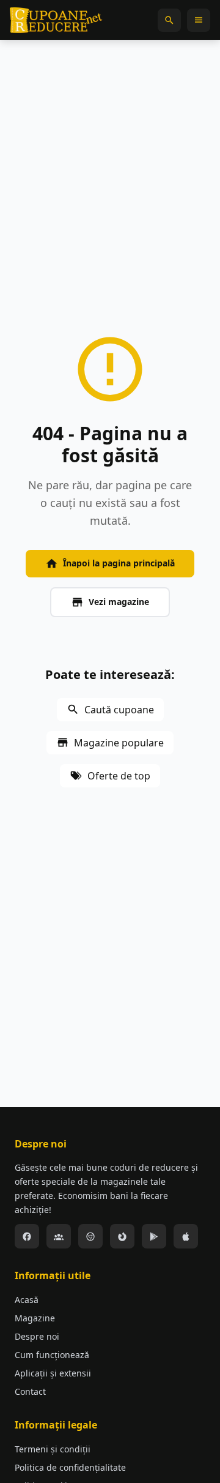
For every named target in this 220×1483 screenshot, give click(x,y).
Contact (30, 1391)
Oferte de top (118, 776)
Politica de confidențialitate (70, 1467)
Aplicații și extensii (53, 1373)
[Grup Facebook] (58, 1236)
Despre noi (37, 1336)
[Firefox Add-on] (122, 1236)
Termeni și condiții (52, 1449)
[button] (169, 20)
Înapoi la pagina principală (119, 563)
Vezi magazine (119, 601)
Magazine (35, 1318)
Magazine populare (119, 742)
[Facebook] (27, 1236)
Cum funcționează (52, 1355)
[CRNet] (56, 20)
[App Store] (186, 1236)
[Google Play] (154, 1236)
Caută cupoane (119, 709)
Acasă (26, 1299)
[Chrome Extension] (90, 1236)
